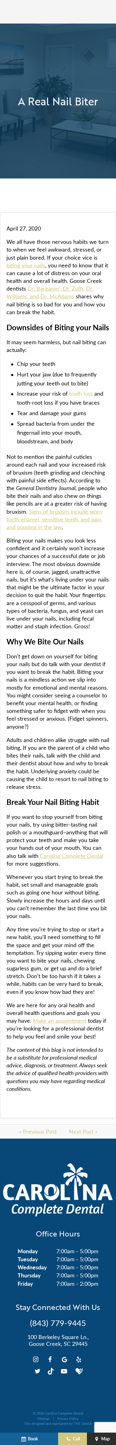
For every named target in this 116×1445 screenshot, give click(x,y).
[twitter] (37, 1371)
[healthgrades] (78, 1371)
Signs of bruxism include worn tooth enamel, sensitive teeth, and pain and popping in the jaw (54, 519)
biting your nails (25, 265)
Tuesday (28, 1259)
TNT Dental (83, 1423)
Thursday (29, 1275)
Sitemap (43, 1418)
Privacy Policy (68, 1418)
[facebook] (50, 1359)
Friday (25, 1283)
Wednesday (32, 1267)
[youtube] (64, 1371)
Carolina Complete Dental (71, 855)
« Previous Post (38, 1131)
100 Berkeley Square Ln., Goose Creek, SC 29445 (58, 1340)
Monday (28, 1251)
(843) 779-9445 (58, 1323)
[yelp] (78, 1359)
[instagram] (36, 1359)
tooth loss (81, 393)
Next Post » (83, 1131)
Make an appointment (59, 1020)
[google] (64, 1359)
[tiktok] (51, 1371)
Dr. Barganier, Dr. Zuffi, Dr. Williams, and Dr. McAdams (49, 292)
